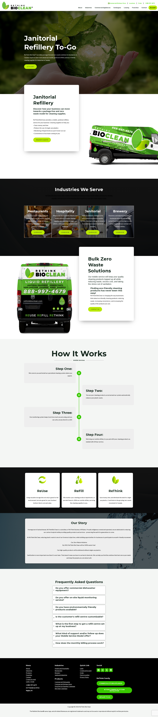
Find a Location (84, 675)
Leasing (126, 7)
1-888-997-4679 (150, 3)
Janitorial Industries (61, 675)
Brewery (57, 673)
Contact (144, 7)
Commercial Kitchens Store (63, 684)
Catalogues (117, 7)
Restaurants (58, 670)
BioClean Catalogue (61, 688)
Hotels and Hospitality (62, 668)
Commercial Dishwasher (62, 682)
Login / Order (30, 681)
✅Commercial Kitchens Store (117, 3)
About (80, 7)
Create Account (31, 679)
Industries (88, 7)
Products (29, 673)
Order (140, 3)
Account (153, 7)
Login (81, 668)
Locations (132, 3)
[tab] (79, 590)
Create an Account (86, 670)
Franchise (135, 7)
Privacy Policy (84, 677)
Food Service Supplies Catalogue (65, 686)
